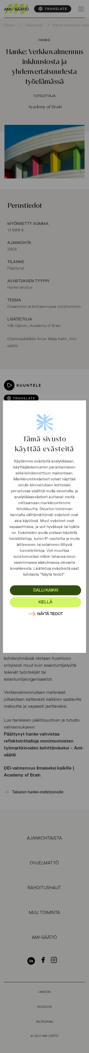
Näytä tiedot (50, 614)
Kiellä (45, 602)
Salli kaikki (45, 590)
